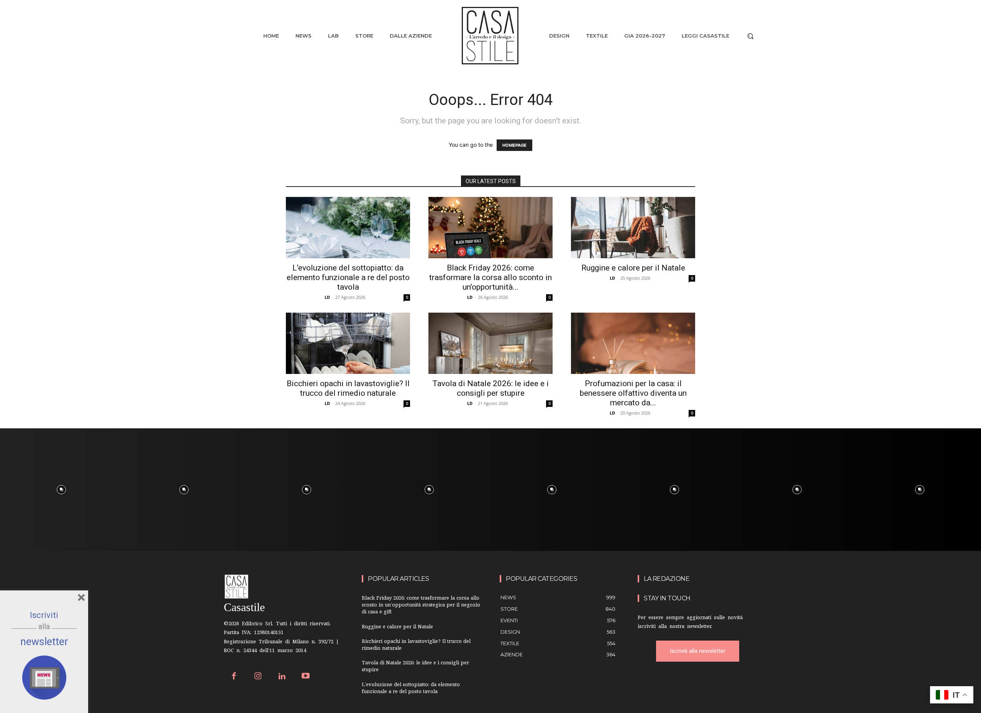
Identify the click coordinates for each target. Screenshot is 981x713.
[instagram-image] (61, 489)
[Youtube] (306, 677)
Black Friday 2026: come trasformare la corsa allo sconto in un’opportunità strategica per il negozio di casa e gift (421, 605)
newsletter (44, 642)
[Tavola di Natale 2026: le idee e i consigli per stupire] (490, 343)
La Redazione (666, 578)
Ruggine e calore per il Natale (633, 267)
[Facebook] (234, 677)
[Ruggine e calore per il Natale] (633, 227)
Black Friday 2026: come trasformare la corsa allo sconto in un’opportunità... (490, 277)
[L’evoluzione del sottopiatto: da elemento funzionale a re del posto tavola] (348, 227)
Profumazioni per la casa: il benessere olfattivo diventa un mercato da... (633, 393)
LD (327, 297)
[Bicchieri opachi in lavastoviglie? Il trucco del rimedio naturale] (348, 343)
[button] (750, 36)
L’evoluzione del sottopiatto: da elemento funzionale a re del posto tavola (348, 277)
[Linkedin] (282, 677)
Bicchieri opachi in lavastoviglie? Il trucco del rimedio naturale (348, 388)
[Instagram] (258, 677)
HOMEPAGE (514, 145)
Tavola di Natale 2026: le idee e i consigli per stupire (490, 388)
